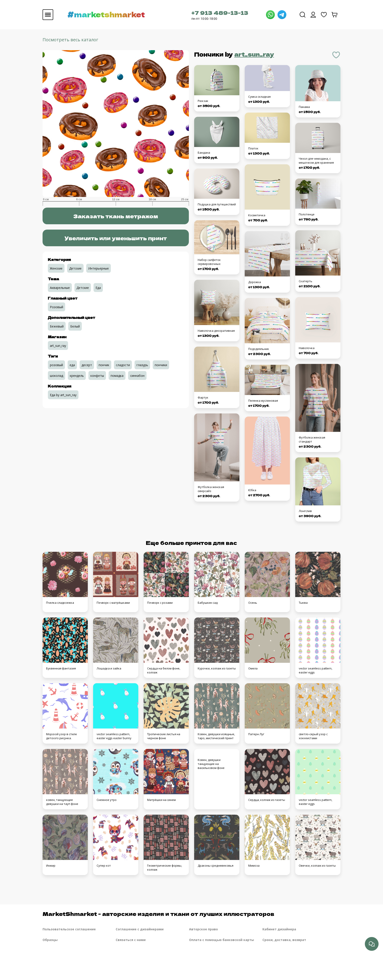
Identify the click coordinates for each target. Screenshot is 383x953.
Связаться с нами (131, 940)
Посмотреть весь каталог (70, 40)
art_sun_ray (254, 54)
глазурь (142, 365)
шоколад (56, 375)
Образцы (50, 940)
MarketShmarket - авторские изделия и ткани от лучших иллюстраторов (158, 913)
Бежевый (57, 326)
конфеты (97, 375)
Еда (98, 288)
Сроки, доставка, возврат (284, 940)
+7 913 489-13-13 (220, 12)
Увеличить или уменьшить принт (115, 238)
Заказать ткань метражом (115, 216)
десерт (87, 365)
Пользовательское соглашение (69, 929)
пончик (104, 365)
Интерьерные (98, 268)
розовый (56, 365)
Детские (75, 268)
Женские (56, 268)
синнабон (137, 375)
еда (72, 365)
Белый (75, 326)
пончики (161, 365)
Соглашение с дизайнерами (140, 929)
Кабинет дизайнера (279, 929)
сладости (123, 365)
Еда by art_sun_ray (63, 395)
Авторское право (203, 929)
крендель (77, 375)
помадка (117, 375)
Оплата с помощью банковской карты (221, 940)
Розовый (56, 307)
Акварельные (60, 288)
